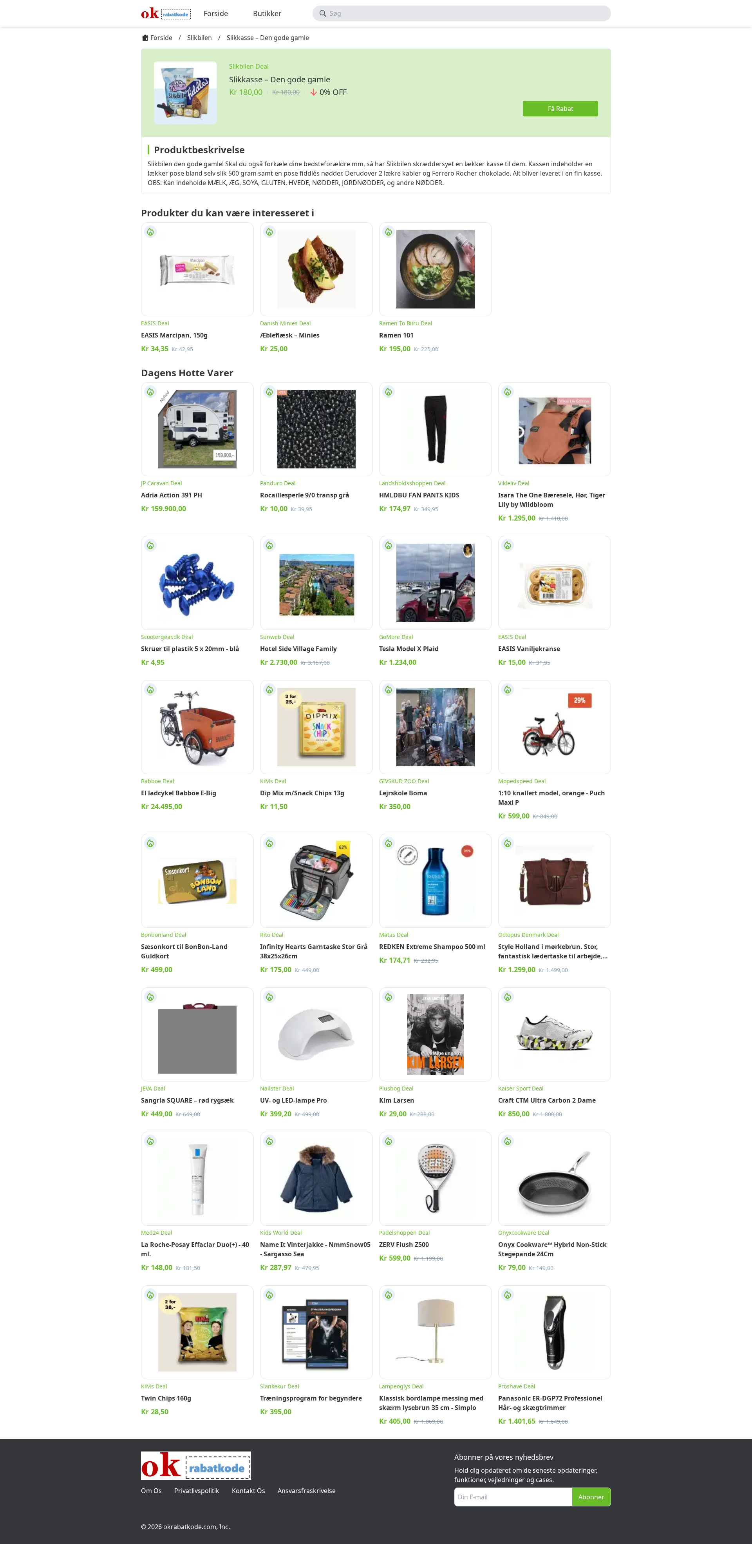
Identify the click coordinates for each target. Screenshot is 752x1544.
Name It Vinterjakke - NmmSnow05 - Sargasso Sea (315, 1249)
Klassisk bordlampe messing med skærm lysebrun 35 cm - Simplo (431, 1403)
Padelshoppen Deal (404, 1232)
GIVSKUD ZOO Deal (404, 781)
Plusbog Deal (396, 1088)
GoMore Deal (396, 636)
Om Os (151, 1490)
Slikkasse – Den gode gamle (279, 79)
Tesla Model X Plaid (409, 648)
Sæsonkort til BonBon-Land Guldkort (184, 951)
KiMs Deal (273, 781)
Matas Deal (394, 934)
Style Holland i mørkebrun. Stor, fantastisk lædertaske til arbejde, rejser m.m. (550, 951)
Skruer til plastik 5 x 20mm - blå (190, 648)
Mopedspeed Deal (522, 781)
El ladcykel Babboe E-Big (178, 793)
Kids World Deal (281, 1232)
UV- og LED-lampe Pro (293, 1100)
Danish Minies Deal (285, 323)
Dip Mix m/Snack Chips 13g (302, 793)
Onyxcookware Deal (524, 1232)
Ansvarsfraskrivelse (307, 1490)
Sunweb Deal (277, 636)
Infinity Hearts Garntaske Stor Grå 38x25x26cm (314, 951)
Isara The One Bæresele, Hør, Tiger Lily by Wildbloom (551, 500)
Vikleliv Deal (514, 483)
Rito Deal (272, 934)
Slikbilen (199, 37)
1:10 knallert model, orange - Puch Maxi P (551, 798)
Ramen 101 (396, 335)
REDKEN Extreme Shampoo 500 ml (432, 946)
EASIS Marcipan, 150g (174, 335)
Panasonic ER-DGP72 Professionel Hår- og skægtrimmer (550, 1403)
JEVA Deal (153, 1088)
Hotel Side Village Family (298, 648)
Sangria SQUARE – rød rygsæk (187, 1100)
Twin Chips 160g (166, 1398)
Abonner (591, 1497)
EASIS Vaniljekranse (529, 648)
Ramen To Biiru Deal (405, 323)
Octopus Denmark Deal (528, 934)
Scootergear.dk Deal (167, 636)
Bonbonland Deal (163, 934)
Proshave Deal (516, 1386)
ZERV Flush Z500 (404, 1244)
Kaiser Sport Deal (521, 1088)
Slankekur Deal (279, 1386)
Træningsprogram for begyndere (311, 1398)
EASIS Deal (155, 323)
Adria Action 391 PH (171, 495)
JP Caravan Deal (161, 483)
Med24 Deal (156, 1232)
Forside (216, 13)
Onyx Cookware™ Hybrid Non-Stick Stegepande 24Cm (552, 1249)
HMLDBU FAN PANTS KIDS (419, 495)
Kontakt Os (248, 1490)
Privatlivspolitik (196, 1490)
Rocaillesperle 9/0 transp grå (304, 495)
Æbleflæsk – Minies (290, 335)
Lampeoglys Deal (401, 1386)
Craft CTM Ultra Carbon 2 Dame (547, 1100)
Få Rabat (560, 108)
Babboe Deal (157, 781)
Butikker (267, 13)
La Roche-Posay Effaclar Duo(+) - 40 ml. (195, 1249)
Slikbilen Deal (249, 66)
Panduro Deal (278, 483)
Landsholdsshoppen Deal (412, 483)
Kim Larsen (396, 1100)
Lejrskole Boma (403, 793)
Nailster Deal (277, 1088)
